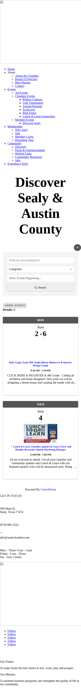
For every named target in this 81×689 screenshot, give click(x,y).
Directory (20, 146)
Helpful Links (23, 153)
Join (17, 133)
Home (11, 69)
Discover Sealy (32, 123)
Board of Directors (26, 79)
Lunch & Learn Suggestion (39, 116)
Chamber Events (25, 96)
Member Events (24, 119)
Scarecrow (29, 109)
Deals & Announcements (30, 150)
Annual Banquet (32, 106)
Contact (19, 86)
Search (42, 287)
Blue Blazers (22, 82)
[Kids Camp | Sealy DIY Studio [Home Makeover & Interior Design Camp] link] (40, 348)
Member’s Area (24, 136)
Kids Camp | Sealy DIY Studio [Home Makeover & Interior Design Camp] (40, 364)
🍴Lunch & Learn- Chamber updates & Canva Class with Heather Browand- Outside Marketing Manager (40, 448)
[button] (77, 247)
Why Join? (21, 129)
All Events (21, 92)
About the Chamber (27, 75)
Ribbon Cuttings (32, 99)
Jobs (17, 160)
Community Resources (28, 157)
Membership (15, 126)
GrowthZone (48, 489)
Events (12, 89)
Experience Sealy (18, 163)
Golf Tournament (33, 102)
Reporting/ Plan (24, 140)
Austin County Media (46, 652)
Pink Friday (30, 113)
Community (15, 143)
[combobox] (40, 269)
